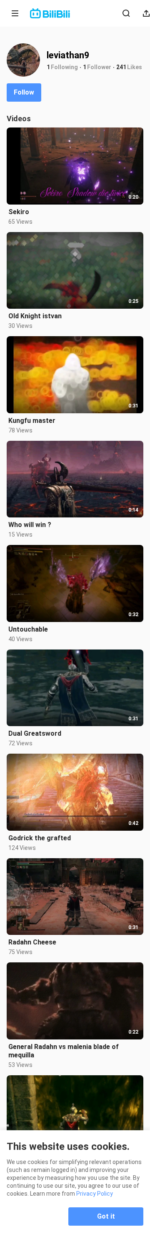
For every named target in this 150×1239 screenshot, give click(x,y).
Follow (24, 92)
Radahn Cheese (32, 942)
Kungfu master (31, 421)
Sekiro (18, 212)
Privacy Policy (94, 1193)
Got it (106, 1216)
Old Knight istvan (35, 316)
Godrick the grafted (39, 838)
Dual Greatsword (34, 733)
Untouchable (28, 629)
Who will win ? (29, 525)
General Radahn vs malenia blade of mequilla (63, 1051)
